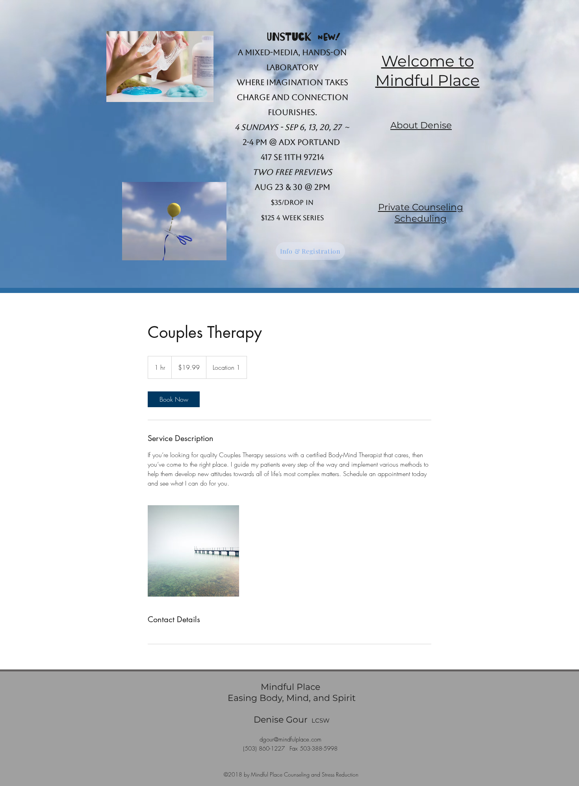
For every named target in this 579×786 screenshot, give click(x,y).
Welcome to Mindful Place (427, 71)
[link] (174, 399)
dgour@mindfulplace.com (290, 739)
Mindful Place (292, 687)
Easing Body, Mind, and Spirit (292, 698)
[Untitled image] (193, 551)
